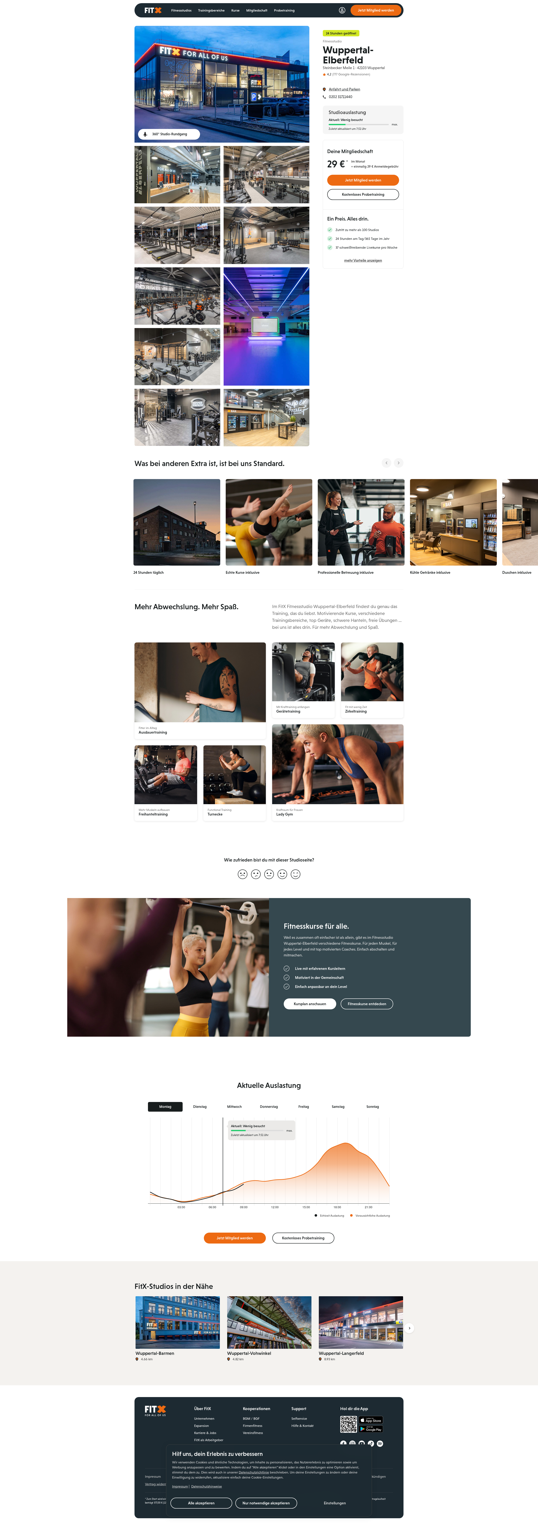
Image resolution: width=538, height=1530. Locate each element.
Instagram (352, 1444)
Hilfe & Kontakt (302, 1426)
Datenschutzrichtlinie (254, 1472)
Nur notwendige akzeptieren (266, 1503)
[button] (335, 1503)
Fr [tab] (303, 1107)
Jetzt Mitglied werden (363, 180)
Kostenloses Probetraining (363, 194)
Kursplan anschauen (310, 1004)
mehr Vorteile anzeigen (363, 260)
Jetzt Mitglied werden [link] (376, 10)
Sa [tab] (338, 1107)
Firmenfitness (252, 1426)
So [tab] (373, 1107)
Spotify (380, 1444)
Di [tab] (200, 1107)
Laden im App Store (371, 1420)
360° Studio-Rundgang (169, 134)
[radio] (243, 874)
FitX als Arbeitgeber (208, 1440)
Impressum (180, 1486)
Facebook (343, 1444)
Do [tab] (269, 1107)
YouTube (362, 1444)
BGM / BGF (251, 1418)
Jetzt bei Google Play (371, 1429)
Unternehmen (204, 1418)
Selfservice (299, 1418)
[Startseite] (155, 1415)
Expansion (201, 1426)
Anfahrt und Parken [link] (344, 89)
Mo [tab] (165, 1107)
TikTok (371, 1444)
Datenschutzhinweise (206, 1486)
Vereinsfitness (253, 1433)
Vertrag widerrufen (159, 1484)
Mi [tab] (234, 1107)
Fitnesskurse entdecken (367, 1004)
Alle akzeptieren (201, 1503)
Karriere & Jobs (205, 1433)
